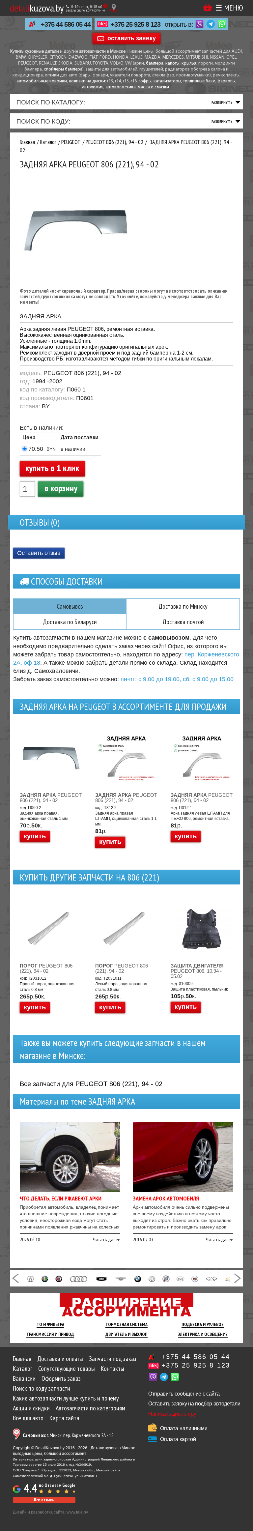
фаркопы (226, 81)
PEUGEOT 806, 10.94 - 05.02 (197, 971)
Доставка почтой (183, 622)
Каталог (22, 1368)
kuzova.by (37, 7)
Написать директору (172, 1414)
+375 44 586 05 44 (66, 24)
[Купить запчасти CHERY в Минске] (211, 1278)
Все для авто (28, 1418)
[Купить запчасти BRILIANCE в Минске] (152, 1278)
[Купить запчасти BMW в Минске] (137, 1278)
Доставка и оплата (60, 1358)
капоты (172, 63)
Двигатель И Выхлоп (126, 1334)
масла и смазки (153, 87)
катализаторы (167, 81)
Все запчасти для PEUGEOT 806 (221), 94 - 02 (91, 1083)
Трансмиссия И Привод (50, 1334)
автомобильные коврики (41, 81)
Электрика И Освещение (203, 1334)
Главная (22, 1358)
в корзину (60, 488)
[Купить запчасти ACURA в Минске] (30, 1278)
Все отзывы (44, 1500)
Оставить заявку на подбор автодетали (194, 1403)
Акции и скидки (31, 1408)
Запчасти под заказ (112, 1358)
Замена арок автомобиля (166, 1198)
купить (35, 836)
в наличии (73, 449)
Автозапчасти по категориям (90, 1408)
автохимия (92, 87)
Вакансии (24, 1378)
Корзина (207, 7)
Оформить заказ (61, 1378)
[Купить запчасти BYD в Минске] (180, 1278)
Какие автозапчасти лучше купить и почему (66, 1398)
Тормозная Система (126, 1324)
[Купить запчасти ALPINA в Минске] (58, 1278)
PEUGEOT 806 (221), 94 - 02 (51, 797)
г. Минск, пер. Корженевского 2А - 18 (68, 1435)
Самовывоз (70, 606)
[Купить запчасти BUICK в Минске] (166, 1278)
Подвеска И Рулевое (203, 1324)
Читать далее (106, 1239)
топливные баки (199, 81)
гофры (145, 81)
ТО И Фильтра (50, 1324)
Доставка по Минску (183, 606)
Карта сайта (64, 1418)
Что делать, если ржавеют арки (60, 1198)
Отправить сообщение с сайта (183, 1394)
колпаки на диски (87, 81)
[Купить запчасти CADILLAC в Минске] (195, 1278)
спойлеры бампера (63, 69)
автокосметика (120, 87)
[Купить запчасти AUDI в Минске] (79, 1278)
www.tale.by (77, 1512)
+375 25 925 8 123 (135, 24)
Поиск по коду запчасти (41, 1388)
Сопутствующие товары (66, 1368)
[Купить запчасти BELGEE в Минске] (101, 1278)
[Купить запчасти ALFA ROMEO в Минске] (45, 1278)
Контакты (112, 1368)
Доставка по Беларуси (70, 622)
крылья (189, 63)
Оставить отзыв (39, 553)
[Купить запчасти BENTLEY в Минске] (120, 1278)
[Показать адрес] (113, 7)
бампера (154, 63)
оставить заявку (131, 38)
